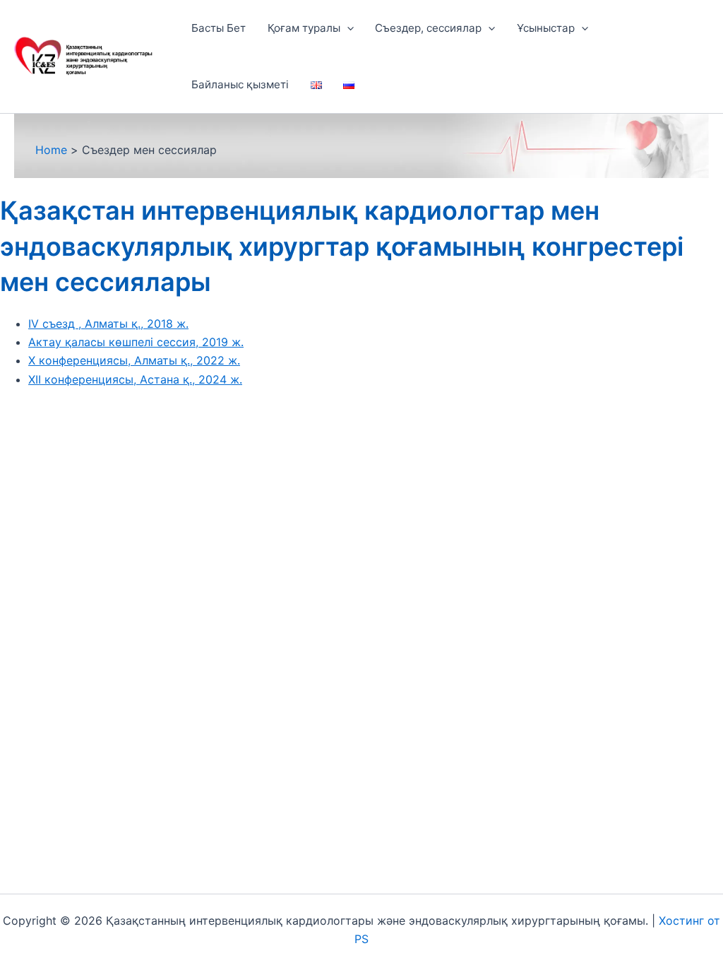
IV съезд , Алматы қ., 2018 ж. (108, 323)
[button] (347, 28)
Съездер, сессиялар (428, 28)
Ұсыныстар (546, 28)
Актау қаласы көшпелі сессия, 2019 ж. (136, 342)
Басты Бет (218, 28)
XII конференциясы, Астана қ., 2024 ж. (135, 379)
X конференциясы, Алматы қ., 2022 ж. (134, 360)
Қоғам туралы (304, 28)
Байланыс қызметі (240, 84)
